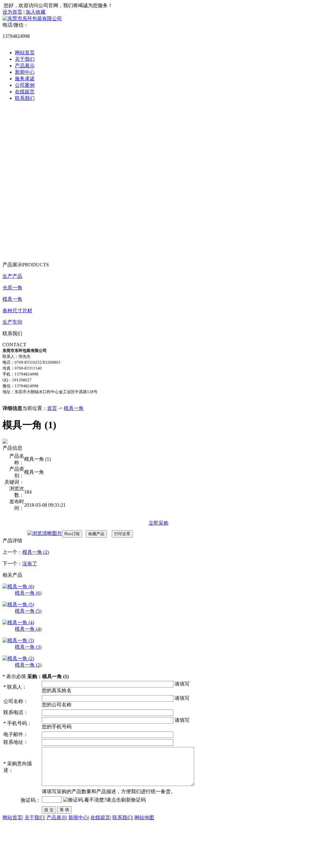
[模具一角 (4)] (18, 622)
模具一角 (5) (28, 611)
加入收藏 (36, 12)
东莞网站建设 (42, 835)
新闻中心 (25, 72)
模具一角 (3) (28, 647)
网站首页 (25, 52)
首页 (52, 408)
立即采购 (158, 523)
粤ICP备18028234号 (136, 829)
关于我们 (25, 59)
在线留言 (25, 91)
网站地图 (144, 817)
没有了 (29, 563)
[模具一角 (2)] (18, 658)
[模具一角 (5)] (18, 604)
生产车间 (12, 322)
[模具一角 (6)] (18, 586)
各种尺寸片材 (17, 310)
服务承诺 (25, 78)
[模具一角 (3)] (18, 640)
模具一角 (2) (35, 552)
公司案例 (25, 85)
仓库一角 (12, 287)
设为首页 (12, 12)
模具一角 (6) (28, 593)
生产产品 (12, 276)
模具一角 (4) (28, 629)
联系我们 (25, 98)
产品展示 (25, 65)
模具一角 (12, 299)
